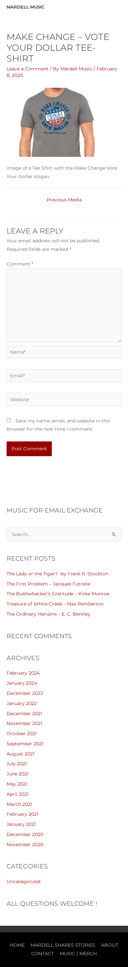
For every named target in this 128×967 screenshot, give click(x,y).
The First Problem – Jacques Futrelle (48, 583)
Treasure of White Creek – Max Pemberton (55, 603)
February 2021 (22, 814)
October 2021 (22, 733)
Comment (20, 264)
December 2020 (25, 834)
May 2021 (17, 784)
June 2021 (18, 773)
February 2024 (23, 673)
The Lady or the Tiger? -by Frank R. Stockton (57, 573)
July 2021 (17, 763)
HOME (17, 945)
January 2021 (21, 824)
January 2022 (22, 703)
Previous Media (64, 199)
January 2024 (22, 683)
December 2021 (24, 713)
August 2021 (20, 753)
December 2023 (25, 693)
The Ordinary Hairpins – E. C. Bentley (48, 614)
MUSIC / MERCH (78, 953)
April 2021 (18, 794)
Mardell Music (25, 7)
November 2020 (25, 844)
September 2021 (25, 743)
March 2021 (19, 804)
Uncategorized (23, 881)
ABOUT (109, 945)
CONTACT (42, 953)
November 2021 (24, 723)
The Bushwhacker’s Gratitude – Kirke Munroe (58, 593)
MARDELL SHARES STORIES (63, 945)
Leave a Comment (28, 68)
